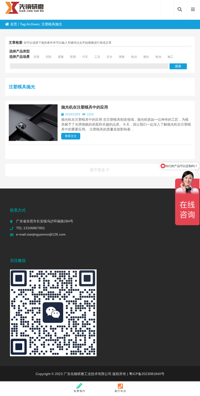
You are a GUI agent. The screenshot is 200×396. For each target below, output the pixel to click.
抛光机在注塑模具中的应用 (84, 107)
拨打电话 (120, 391)
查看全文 (71, 136)
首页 (13, 24)
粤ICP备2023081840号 (146, 374)
